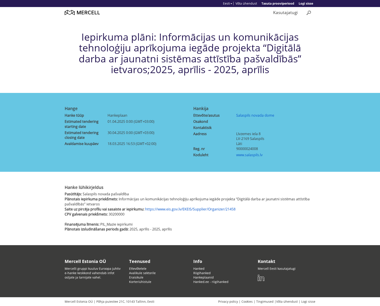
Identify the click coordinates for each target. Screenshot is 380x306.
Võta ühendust (246, 3)
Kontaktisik (202, 127)
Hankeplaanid (203, 277)
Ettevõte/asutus (206, 115)
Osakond (200, 121)
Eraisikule (136, 277)
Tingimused (265, 301)
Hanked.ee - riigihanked (210, 282)
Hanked (199, 268)
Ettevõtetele (137, 268)
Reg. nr (199, 148)
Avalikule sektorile (142, 273)
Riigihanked (202, 273)
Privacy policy (228, 301)
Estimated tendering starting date (82, 124)
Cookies (247, 301)
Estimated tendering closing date (82, 135)
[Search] (308, 12)
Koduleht (200, 154)
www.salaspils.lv (249, 154)
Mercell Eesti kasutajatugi (277, 268)
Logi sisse (306, 3)
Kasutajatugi (285, 12)
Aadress (200, 133)
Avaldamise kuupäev (82, 143)
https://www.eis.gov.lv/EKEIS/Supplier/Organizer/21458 (190, 209)
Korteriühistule (140, 282)
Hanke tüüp (74, 115)
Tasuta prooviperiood (277, 3)
